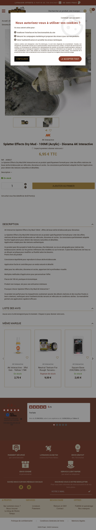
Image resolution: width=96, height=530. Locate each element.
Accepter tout (71, 59)
